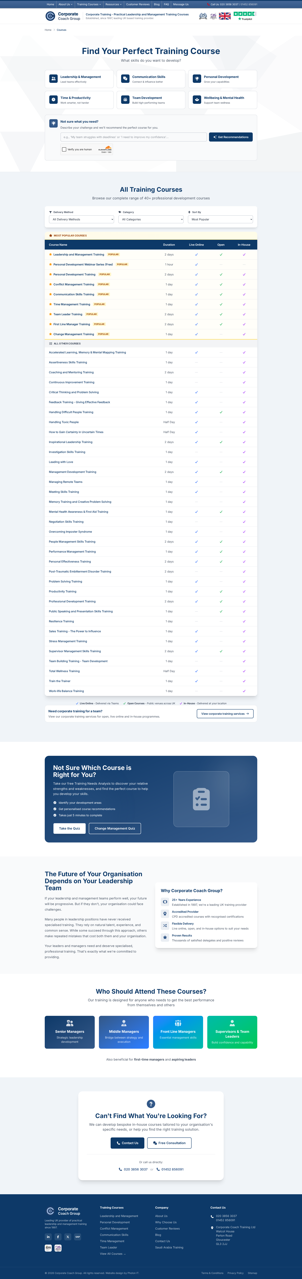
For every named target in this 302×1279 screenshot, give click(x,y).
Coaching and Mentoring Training (71, 372)
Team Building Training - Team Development (78, 661)
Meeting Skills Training (64, 491)
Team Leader (108, 1247)
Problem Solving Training (65, 581)
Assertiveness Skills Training (68, 362)
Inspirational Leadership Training (70, 442)
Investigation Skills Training (67, 452)
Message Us (181, 4)
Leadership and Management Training (85, 254)
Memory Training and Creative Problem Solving (80, 501)
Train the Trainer (59, 681)
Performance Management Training (72, 551)
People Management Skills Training (72, 541)
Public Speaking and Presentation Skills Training (81, 611)
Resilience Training (61, 621)
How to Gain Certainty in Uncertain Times (76, 432)
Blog (157, 4)
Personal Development (115, 1222)
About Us (64, 4)
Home (50, 4)
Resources (112, 4)
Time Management (112, 1241)
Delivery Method (63, 212)
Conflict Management (114, 1228)
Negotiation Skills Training (66, 521)
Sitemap (252, 1272)
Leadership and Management (119, 1216)
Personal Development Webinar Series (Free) (90, 264)
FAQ (166, 4)
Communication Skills (114, 1235)
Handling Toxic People (64, 422)
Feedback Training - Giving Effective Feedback (79, 402)
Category (128, 212)
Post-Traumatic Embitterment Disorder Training (80, 571)
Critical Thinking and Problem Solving (74, 392)
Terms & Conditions (212, 1272)
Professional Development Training (72, 601)
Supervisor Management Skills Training (75, 651)
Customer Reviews (167, 1228)
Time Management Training (79, 304)
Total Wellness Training (64, 671)
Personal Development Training (81, 274)
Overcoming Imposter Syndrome (70, 531)
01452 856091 (172, 1169)
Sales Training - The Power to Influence (75, 631)
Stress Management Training (68, 641)
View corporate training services (223, 713)
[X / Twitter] (67, 1236)
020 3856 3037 (136, 1169)
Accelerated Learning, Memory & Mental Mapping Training (87, 352)
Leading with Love (61, 462)
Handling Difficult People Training (71, 412)
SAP (78, 1236)
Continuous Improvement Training (71, 382)
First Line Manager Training (78, 324)
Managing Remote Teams (65, 482)
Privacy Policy (236, 1272)
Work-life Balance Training (66, 691)
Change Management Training (80, 334)
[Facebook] (58, 1236)
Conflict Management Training (81, 284)
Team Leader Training (75, 314)
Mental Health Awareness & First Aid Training (78, 511)
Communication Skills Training (81, 294)
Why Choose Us (166, 1222)
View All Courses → (113, 1253)
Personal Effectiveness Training (70, 561)
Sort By (196, 212)
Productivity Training (62, 591)
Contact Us (162, 1241)
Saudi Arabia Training (169, 1247)
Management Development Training (72, 472)
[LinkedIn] (48, 1236)
